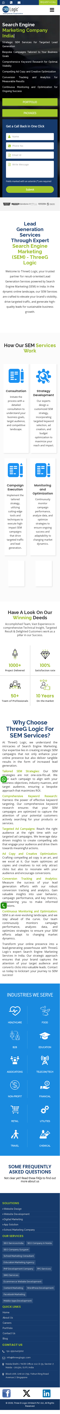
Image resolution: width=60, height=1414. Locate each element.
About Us (8, 1317)
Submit (30, 189)
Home (6, 1312)
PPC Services (44, 1268)
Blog (5, 1338)
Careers (7, 1323)
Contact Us (9, 1333)
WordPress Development (40, 1288)
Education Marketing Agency (19, 1262)
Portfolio (30, 102)
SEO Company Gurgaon (16, 1249)
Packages (30, 113)
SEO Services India (13, 1243)
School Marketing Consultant (19, 1256)
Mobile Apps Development (18, 1300)
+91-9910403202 (15, 1351)
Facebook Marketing (14, 1294)
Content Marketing (13, 1288)
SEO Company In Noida (39, 1243)
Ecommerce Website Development (22, 1281)
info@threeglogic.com (19, 1357)
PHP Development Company (18, 1268)
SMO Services (11, 1275)
